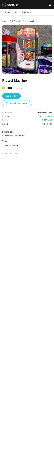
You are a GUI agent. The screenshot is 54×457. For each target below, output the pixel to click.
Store (4, 21)
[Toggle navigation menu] (50, 4)
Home (7, 12)
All (16, 12)
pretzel (15, 145)
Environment (46, 116)
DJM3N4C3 (15, 21)
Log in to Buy (11, 96)
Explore (25, 12)
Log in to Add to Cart (18, 103)
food (6, 145)
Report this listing (10, 154)
